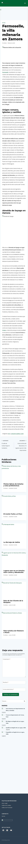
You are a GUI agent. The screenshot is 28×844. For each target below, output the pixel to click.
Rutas (3, 22)
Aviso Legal (4, 803)
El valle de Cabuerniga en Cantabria (6, 444)
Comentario (6, 659)
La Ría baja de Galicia (11, 542)
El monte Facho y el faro (12, 514)
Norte (5, 43)
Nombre (5, 682)
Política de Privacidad (7, 807)
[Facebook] (3, 830)
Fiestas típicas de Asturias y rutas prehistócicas (13, 485)
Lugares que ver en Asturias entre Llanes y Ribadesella (14, 571)
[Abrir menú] (25, 3)
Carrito (3, 816)
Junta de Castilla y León (17, 433)
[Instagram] (7, 830)
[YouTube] (11, 830)
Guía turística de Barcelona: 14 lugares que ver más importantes (20, 445)
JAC (9, 433)
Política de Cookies (6, 805)
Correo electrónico (8, 689)
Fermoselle (5, 72)
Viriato (4, 330)
